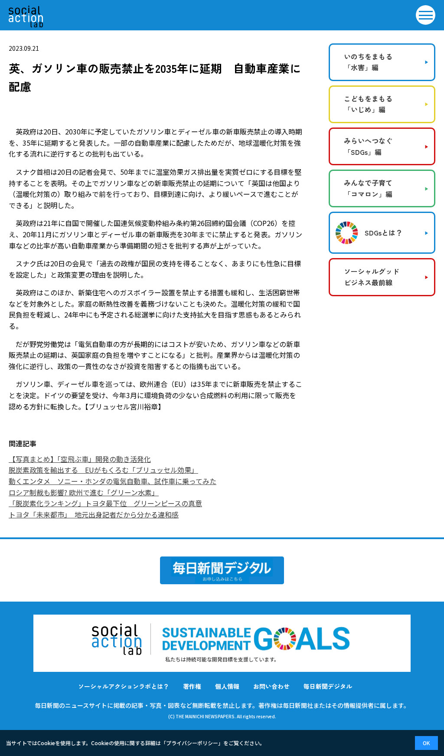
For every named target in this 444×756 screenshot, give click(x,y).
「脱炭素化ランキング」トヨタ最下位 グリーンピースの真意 (105, 503)
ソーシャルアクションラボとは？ (123, 686)
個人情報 (227, 686)
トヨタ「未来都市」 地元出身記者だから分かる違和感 (94, 514)
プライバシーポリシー (192, 742)
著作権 (192, 686)
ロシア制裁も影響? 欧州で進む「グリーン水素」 (84, 492)
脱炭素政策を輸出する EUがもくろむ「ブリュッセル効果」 (103, 470)
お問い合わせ (271, 686)
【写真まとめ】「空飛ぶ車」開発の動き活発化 (80, 459)
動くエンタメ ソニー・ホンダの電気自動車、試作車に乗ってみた (112, 481)
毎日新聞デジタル (328, 686)
